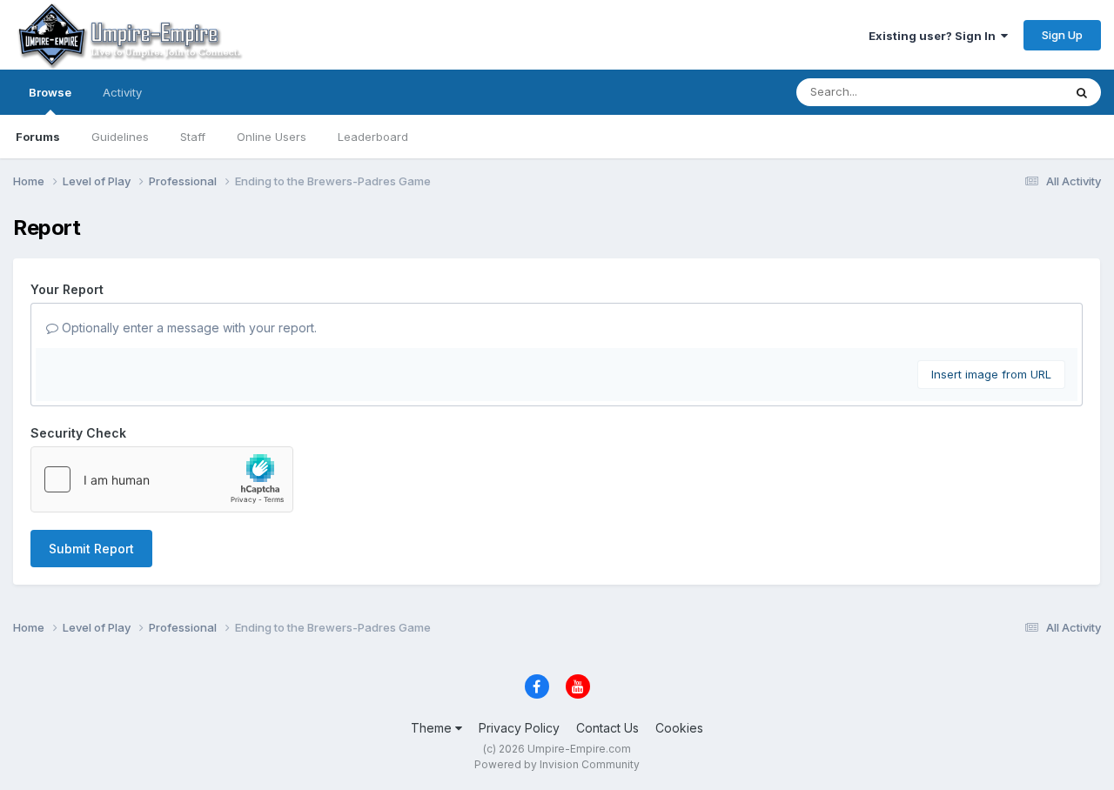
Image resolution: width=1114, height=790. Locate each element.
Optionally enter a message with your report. (187, 327)
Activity (122, 92)
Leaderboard (373, 137)
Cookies (679, 727)
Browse (50, 92)
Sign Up (1062, 35)
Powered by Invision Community (557, 764)
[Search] (1082, 92)
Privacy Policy (519, 727)
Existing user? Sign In (935, 36)
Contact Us (607, 727)
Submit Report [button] (91, 548)
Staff (192, 137)
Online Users (271, 137)
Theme (433, 727)
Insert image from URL (991, 374)
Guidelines (120, 137)
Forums (38, 137)
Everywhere (1008, 91)
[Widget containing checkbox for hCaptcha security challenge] (161, 479)
